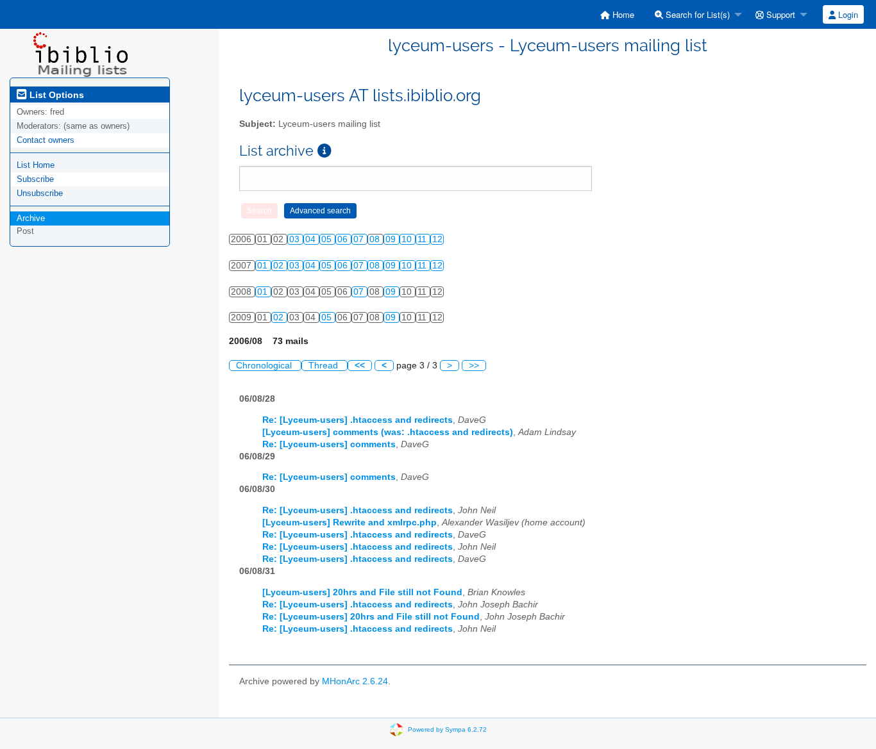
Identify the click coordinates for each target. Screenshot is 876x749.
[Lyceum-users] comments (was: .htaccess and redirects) (387, 432)
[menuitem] (617, 14)
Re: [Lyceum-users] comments (329, 444)
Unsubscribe (40, 193)
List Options (55, 95)
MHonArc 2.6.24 (355, 681)
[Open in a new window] (324, 151)
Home (622, 14)
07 (359, 239)
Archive (31, 218)
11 (423, 239)
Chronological (265, 365)
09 (391, 239)
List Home (36, 165)
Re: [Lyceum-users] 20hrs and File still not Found (371, 616)
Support (779, 14)
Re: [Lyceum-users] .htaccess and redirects (357, 420)
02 (279, 265)
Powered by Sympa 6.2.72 (447, 729)
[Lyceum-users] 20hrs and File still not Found (362, 592)
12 (437, 239)
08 (375, 239)
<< (360, 365)
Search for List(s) (696, 14)
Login (847, 14)
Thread (324, 365)
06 (343, 239)
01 (263, 265)
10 (407, 239)
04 (311, 239)
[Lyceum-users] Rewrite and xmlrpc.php (349, 522)
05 (327, 239)
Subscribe (35, 179)
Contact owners (45, 140)
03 (295, 239)
